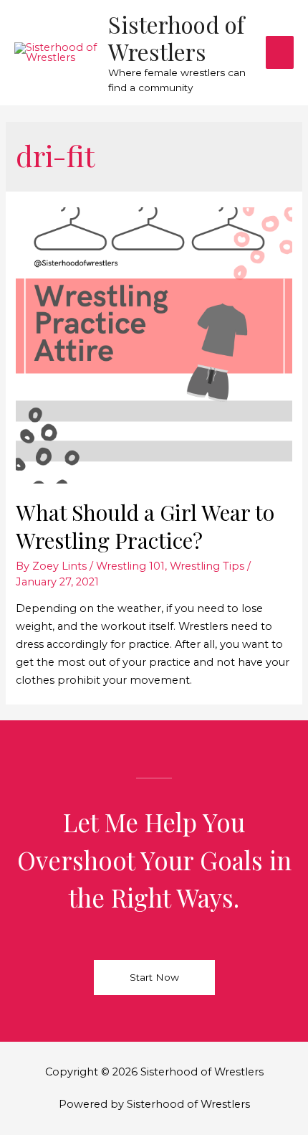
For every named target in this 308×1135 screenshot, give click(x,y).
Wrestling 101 (130, 566)
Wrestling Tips (207, 566)
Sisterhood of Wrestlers (176, 38)
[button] (154, 978)
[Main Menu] (280, 52)
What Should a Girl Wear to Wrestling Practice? (145, 526)
